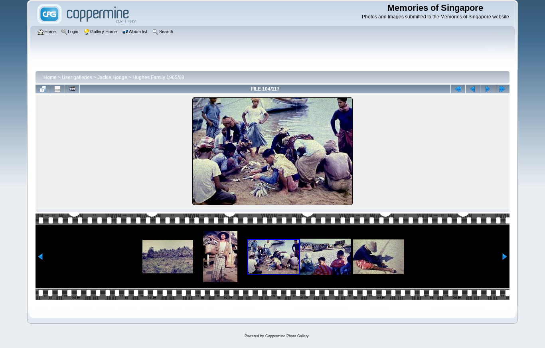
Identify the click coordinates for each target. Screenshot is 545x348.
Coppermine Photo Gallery (287, 336)
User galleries (77, 77)
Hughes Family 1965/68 (158, 77)
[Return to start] (458, 89)
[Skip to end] (502, 89)
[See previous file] (473, 89)
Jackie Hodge (112, 77)
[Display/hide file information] (57, 89)
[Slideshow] (72, 89)
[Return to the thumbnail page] (43, 89)
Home (50, 77)
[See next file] (487, 89)
